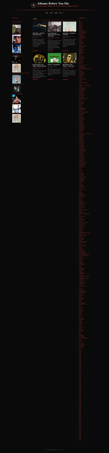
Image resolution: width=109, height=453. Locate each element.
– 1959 (80, 354)
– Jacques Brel (81, 145)
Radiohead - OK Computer (17, 103)
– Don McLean (81, 103)
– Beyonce (80, 48)
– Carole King (81, 71)
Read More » (35, 50)
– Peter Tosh (81, 227)
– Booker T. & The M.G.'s (83, 65)
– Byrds (80, 70)
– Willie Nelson (81, 298)
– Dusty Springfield (82, 109)
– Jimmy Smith (81, 155)
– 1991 (80, 395)
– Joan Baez (81, 156)
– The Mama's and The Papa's (84, 276)
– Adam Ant (81, 25)
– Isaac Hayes (81, 142)
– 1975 (80, 375)
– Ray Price (81, 240)
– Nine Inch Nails (82, 216)
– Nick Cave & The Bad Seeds (84, 213)
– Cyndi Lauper (81, 90)
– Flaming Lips (81, 123)
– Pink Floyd (81, 228)
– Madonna (81, 193)
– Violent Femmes (82, 292)
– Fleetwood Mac (82, 126)
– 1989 (80, 392)
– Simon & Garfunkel (82, 251)
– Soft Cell (80, 256)
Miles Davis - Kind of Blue (17, 53)
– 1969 (80, 367)
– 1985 (80, 387)
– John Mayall (81, 160)
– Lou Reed (81, 184)
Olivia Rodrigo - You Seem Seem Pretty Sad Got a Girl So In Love (21, 74)
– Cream (80, 84)
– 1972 (80, 371)
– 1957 (80, 352)
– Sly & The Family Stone (83, 255)
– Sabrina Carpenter (82, 245)
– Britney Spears (82, 66)
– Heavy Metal (81, 319)
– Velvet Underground (83, 291)
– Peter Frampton (82, 226)
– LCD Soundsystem (82, 176)
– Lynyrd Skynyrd (82, 189)
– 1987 (80, 390)
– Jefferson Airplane (82, 150)
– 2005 (80, 413)
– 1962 (80, 358)
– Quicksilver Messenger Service (85, 232)
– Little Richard (81, 181)
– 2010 (80, 419)
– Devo (80, 100)
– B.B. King (81, 40)
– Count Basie (81, 81)
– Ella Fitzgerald (81, 113)
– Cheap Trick (81, 76)
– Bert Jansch (81, 47)
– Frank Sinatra (81, 128)
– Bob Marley (81, 62)
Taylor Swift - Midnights (16, 33)
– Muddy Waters (82, 207)
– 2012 (80, 422)
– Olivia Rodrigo (81, 218)
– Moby (80, 206)
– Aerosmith (81, 28)
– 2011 (80, 420)
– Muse (80, 208)
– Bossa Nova (81, 310)
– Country (80, 311)
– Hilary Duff (81, 137)
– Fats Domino (81, 119)
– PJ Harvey (81, 230)
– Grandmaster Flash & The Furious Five (86, 133)
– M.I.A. (80, 190)
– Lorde (80, 183)
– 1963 (80, 359)
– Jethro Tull (81, 152)
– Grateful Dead (81, 134)
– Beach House (81, 43)
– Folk (80, 315)
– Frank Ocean (81, 127)
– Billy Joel (80, 53)
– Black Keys (81, 57)
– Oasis (80, 217)
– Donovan (80, 104)
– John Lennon (81, 159)
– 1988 (80, 391)
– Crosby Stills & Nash (83, 87)
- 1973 (39, 36)
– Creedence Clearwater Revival (84, 85)
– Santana (80, 248)
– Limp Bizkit (81, 180)
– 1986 (80, 389)
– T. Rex (80, 267)
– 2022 (80, 434)
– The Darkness (81, 273)
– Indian (80, 321)
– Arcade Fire (81, 34)
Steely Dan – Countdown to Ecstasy (69, 33)
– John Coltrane (81, 157)
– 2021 (80, 433)
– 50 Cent (80, 23)
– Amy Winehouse (82, 33)
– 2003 (80, 410)
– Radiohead (81, 234)
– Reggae (80, 334)
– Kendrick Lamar (82, 166)
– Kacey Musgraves (82, 164)
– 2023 (80, 436)
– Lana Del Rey (81, 174)
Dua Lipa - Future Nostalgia (17, 93)
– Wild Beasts (81, 297)
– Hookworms (81, 138)
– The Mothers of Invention (83, 278)
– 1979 (80, 380)
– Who (80, 296)
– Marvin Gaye (81, 197)
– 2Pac (80, 21)
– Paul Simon (81, 225)
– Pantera (80, 221)
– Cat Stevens (81, 72)
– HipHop (80, 320)
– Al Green (80, 29)
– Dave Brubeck (81, 92)
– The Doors (81, 274)
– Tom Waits (81, 284)
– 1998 (80, 404)
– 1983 (80, 385)
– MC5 (80, 198)
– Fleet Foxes (81, 124)
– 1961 (80, 357)
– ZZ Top (80, 305)
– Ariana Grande (81, 38)
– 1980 (80, 381)
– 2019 (80, 431)
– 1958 (80, 353)
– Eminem (80, 115)
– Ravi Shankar (81, 237)
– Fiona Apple (81, 120)
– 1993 (80, 398)
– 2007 (80, 415)
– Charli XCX (81, 75)
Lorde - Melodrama (15, 43)
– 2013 (80, 423)
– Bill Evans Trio (81, 49)
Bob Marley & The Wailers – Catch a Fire (68, 65)
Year (60, 12)
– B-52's (80, 39)
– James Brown (81, 146)
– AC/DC (80, 24)
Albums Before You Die (53, 3)
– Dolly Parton (81, 101)
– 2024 (80, 437)
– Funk (80, 316)
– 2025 (80, 438)
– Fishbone (81, 122)
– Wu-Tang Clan (81, 302)
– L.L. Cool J (81, 171)
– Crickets (80, 86)
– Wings (80, 300)
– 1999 (80, 405)
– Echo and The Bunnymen (83, 112)
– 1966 (80, 363)
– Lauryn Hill (81, 175)
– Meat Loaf (81, 199)
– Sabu (80, 246)
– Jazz (80, 324)
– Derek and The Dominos (83, 98)
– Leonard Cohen (82, 179)
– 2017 (80, 428)
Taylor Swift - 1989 (15, 63)
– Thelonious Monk (82, 282)
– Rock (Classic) (81, 335)
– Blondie (80, 59)
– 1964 (80, 361)
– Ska (80, 339)
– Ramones (81, 236)
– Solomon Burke (82, 258)
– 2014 (80, 424)
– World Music (81, 345)
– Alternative (81, 307)
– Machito (80, 192)
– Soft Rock (81, 340)
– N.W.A (80, 211)
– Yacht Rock (81, 347)
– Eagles (80, 110)
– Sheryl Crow (81, 250)
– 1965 (80, 362)
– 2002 (80, 409)
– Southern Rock (82, 344)
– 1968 (80, 366)
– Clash (80, 80)
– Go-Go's (80, 132)
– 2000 (80, 406)
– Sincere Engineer (82, 253)
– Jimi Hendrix (81, 153)
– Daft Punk (81, 91)
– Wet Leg (80, 293)
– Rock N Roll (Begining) (83, 338)
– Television (81, 270)
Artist (51, 12)
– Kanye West (81, 165)
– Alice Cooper (81, 30)
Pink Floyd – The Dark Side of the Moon (39, 33)
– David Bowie (81, 94)
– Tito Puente (81, 283)
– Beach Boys (81, 42)
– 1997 (80, 403)
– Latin (80, 325)
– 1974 (80, 373)
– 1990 (80, 394)
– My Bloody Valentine (83, 209)
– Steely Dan (81, 263)
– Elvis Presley (81, 114)
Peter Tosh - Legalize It (16, 24)
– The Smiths (81, 279)
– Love (80, 188)
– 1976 (80, 376)
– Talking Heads (81, 268)
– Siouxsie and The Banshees (84, 254)
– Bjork (80, 54)
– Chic (80, 77)
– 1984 (80, 386)
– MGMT (80, 201)
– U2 (79, 287)
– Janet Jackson (82, 148)
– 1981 (80, 382)
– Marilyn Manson (82, 194)
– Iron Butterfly (81, 141)
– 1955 (80, 349)
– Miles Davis (81, 203)
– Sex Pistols (81, 249)
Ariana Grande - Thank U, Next (18, 84)
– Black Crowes (81, 56)
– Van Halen (81, 288)
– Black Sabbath (82, 58)
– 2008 (80, 417)
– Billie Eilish (81, 51)
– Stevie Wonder (82, 264)
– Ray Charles (81, 239)
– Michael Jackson (82, 202)
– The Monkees (81, 277)
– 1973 (80, 372)
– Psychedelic (81, 330)
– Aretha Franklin (82, 37)
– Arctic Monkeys (82, 35)
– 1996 (80, 401)
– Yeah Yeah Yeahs (82, 303)
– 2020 (80, 432)
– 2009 (80, 418)
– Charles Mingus (82, 73)
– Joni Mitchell (81, 161)
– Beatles (80, 44)
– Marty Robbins (82, 195)
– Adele (80, 26)
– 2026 (80, 439)
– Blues (80, 309)
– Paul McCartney (82, 223)
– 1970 (80, 368)
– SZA (80, 265)
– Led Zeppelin (81, 178)
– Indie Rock (81, 323)
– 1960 (80, 356)
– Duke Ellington (81, 108)
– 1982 (80, 384)
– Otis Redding (81, 220)
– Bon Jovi (80, 63)
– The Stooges (81, 281)
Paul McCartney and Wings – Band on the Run (39, 65)
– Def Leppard (81, 96)
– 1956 (80, 351)
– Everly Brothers (82, 118)
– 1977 (80, 377)
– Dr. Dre (80, 105)
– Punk (80, 331)
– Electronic (81, 314)
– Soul (80, 342)
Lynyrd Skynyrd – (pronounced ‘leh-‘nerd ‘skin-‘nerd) (54, 34)
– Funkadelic (81, 131)
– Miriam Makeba (82, 204)
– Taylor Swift (81, 269)
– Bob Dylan (81, 61)
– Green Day (81, 136)
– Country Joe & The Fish (83, 82)
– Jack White (81, 143)
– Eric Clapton (81, 117)
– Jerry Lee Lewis (82, 151)
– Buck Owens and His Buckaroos (85, 68)
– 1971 (80, 370)
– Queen (80, 231)
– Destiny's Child (82, 99)
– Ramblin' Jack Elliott (83, 235)
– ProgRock (81, 329)
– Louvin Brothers (82, 187)
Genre (56, 12)
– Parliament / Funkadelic (83, 222)
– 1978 (80, 378)
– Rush (80, 244)
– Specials (80, 260)
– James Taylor (81, 147)
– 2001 (80, 408)
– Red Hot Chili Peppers (83, 241)
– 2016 (80, 427)
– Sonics (80, 259)
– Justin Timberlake (82, 162)
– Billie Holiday (81, 52)
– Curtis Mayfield (82, 89)
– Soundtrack (81, 343)
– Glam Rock (81, 317)
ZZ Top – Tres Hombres (54, 64)
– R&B (80, 333)
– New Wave (81, 326)
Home (47, 12)
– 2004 (80, 412)
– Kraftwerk (81, 170)
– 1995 (80, 400)
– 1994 (80, 399)
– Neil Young (81, 212)
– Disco (80, 312)
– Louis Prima (81, 185)
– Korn (80, 169)
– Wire (80, 301)
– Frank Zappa (81, 129)
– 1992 (80, 396)
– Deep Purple (81, 95)
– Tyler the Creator (82, 286)
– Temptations (81, 272)
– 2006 (80, 414)
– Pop (80, 328)
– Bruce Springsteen (82, 67)
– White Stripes (81, 295)
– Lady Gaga (81, 173)
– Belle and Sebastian (83, 45)
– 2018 (80, 429)
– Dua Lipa (80, 106)
